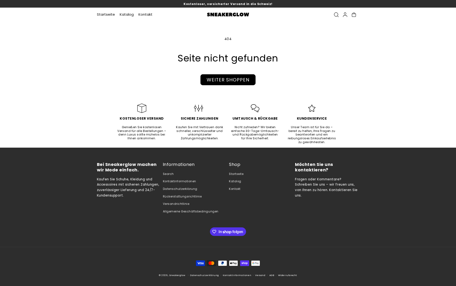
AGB (271, 275)
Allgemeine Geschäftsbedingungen (190, 211)
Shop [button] (234, 164)
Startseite (236, 174)
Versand (260, 275)
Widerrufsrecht (287, 275)
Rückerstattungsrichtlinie (182, 196)
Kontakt (235, 189)
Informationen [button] (179, 164)
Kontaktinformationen (179, 181)
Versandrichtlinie (176, 204)
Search (168, 174)
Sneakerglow (177, 275)
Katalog (235, 181)
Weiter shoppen (228, 79)
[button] (336, 14)
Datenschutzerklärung (180, 189)
